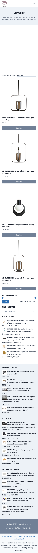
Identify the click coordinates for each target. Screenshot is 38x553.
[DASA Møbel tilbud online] (4, 3)
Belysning (17, 17)
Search (34, 311)
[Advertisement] (19, 51)
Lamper (23, 17)
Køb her (19, 128)
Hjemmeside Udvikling (27, 536)
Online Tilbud (19, 539)
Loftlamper (30, 17)
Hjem (5, 17)
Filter (5, 301)
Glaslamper (11, 19)
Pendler (4, 19)
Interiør (10, 17)
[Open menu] (34, 3)
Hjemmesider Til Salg (9, 536)
